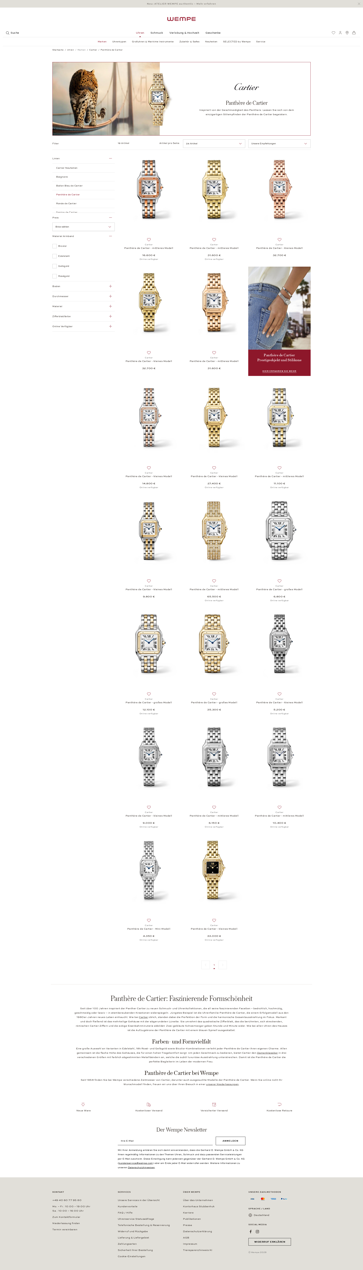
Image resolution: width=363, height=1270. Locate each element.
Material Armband (63, 236)
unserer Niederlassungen (222, 1084)
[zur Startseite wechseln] (181, 19)
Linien (56, 158)
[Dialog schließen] (360, 4)
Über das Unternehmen (198, 1200)
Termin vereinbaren (64, 1229)
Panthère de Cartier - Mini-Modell (149, 928)
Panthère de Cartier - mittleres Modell (148, 248)
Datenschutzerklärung (197, 1231)
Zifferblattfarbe (61, 316)
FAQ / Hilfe (125, 1212)
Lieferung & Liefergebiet (133, 1237)
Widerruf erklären (269, 1241)
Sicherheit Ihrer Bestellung (135, 1250)
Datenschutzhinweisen (141, 1167)
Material (57, 306)
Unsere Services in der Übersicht (139, 1200)
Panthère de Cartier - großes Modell (279, 589)
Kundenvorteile (128, 1206)
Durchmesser (60, 296)
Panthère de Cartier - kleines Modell (279, 248)
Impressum (190, 1243)
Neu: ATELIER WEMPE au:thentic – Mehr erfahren (181, 3)
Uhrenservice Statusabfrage (136, 1218)
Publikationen (192, 1218)
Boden (56, 286)
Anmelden (230, 1141)
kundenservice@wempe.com (136, 1163)
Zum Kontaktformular (66, 1217)
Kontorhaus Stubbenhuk (199, 1206)
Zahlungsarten (127, 1243)
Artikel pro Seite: (169, 143)
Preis (55, 217)
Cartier (143, 1017)
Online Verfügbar (62, 326)
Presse (187, 1225)
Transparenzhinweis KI (197, 1250)
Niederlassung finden (66, 1223)
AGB (186, 1237)
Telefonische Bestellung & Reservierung (144, 1225)
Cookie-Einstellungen (132, 1256)
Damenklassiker (267, 1052)
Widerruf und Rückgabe (133, 1231)
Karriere (188, 1212)
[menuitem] (333, 32)
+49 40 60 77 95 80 (66, 1200)
